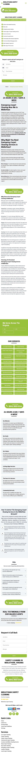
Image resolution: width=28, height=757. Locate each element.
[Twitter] (13, 713)
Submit (13, 81)
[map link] (2, 3)
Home (6, 86)
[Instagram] (10, 713)
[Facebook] (17, 713)
